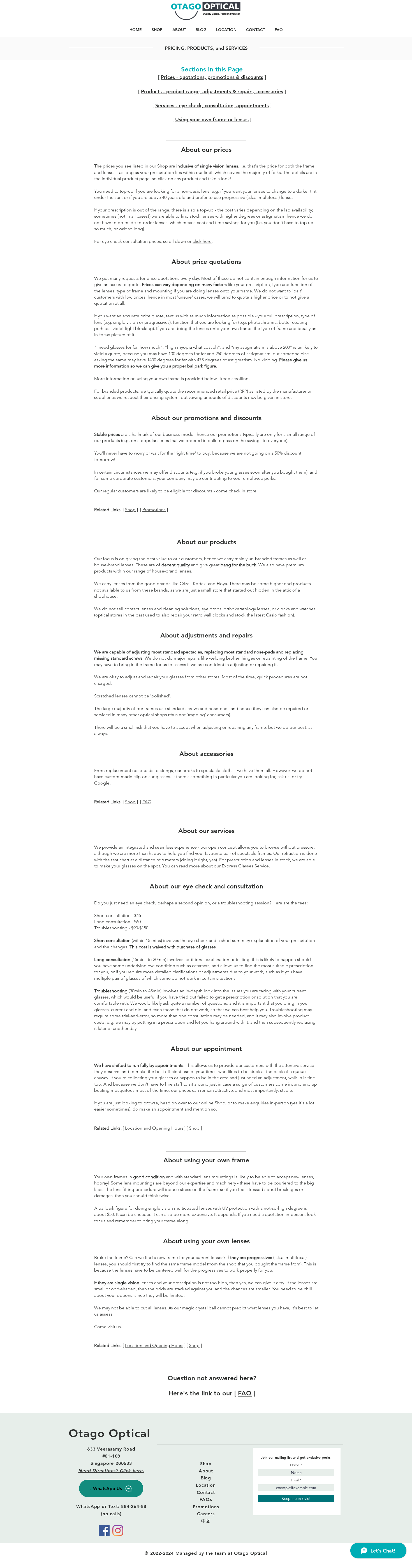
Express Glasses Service (245, 866)
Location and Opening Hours (154, 1128)
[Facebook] (104, 1530)
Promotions (154, 509)
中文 (206, 1521)
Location (206, 1485)
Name (294, 1465)
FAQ (146, 801)
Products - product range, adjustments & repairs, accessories (212, 91)
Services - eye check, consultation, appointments (212, 105)
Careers (206, 1513)
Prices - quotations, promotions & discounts (212, 77)
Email (294, 1480)
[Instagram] (117, 1530)
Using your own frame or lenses (212, 119)
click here (202, 241)
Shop (130, 509)
